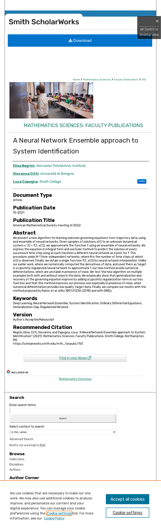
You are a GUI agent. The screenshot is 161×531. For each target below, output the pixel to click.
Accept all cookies (127, 499)
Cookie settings (59, 513)
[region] (80, 505)
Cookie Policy (54, 518)
